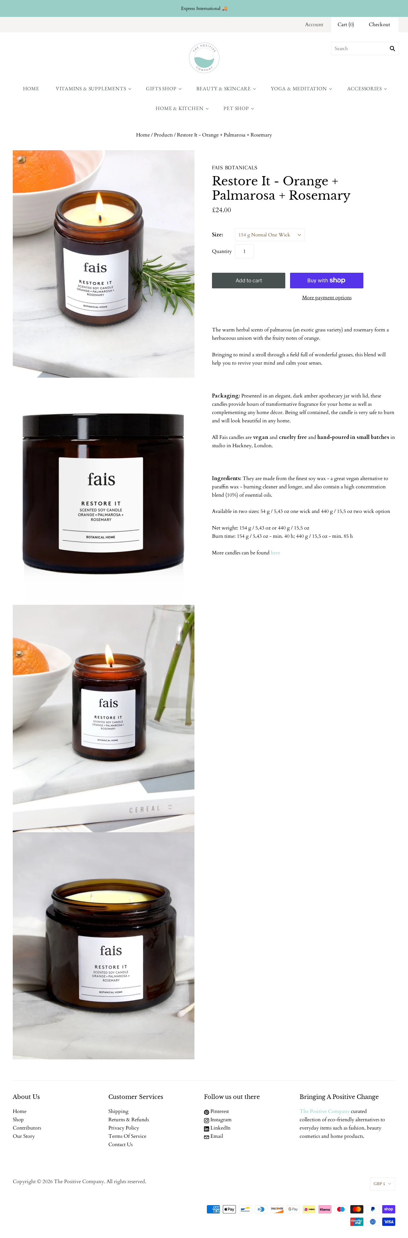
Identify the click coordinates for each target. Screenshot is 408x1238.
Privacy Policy (123, 1127)
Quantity (222, 251)
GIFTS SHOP (161, 88)
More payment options (327, 297)
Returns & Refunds (128, 1119)
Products (163, 134)
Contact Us (120, 1144)
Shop (18, 1119)
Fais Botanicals (235, 167)
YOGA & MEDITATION (299, 88)
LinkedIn (219, 1127)
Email (216, 1136)
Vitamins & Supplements (91, 88)
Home (31, 88)
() (346, 24)
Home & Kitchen (179, 108)
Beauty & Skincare (223, 88)
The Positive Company (325, 1111)
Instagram (220, 1119)
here (275, 552)
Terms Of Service (127, 1136)
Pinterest (219, 1111)
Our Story (24, 1136)
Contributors (27, 1127)
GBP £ (379, 1184)
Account (314, 24)
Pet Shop (236, 108)
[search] (364, 48)
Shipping (118, 1111)
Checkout (379, 24)
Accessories (364, 88)
